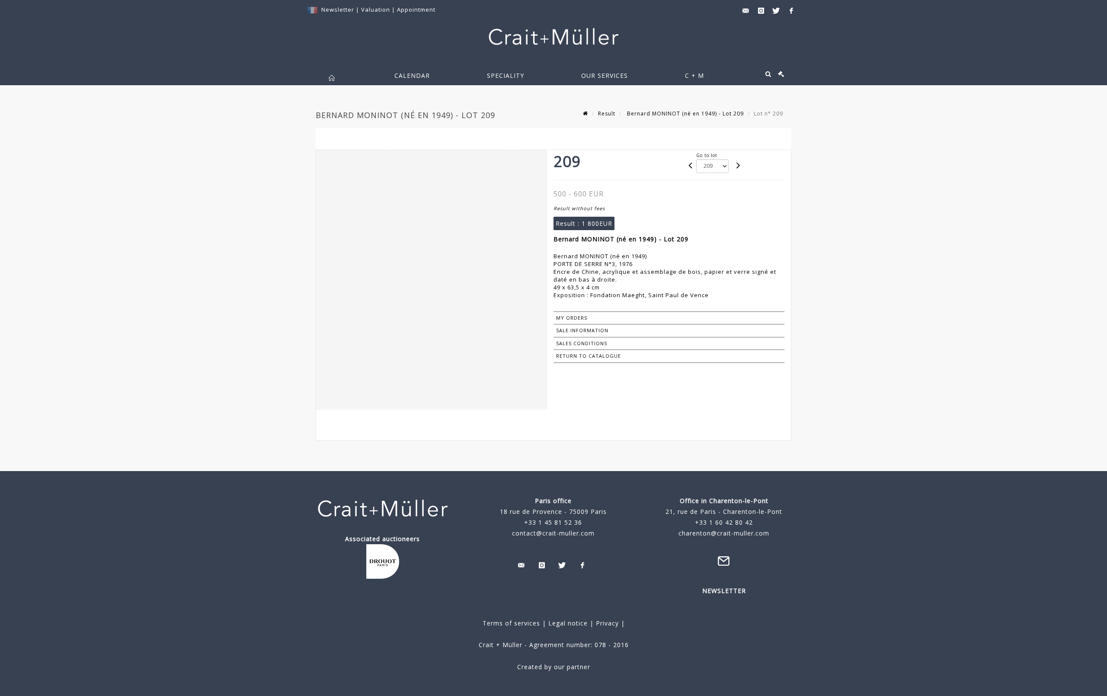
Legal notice (568, 623)
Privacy (606, 623)
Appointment (416, 9)
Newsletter (337, 9)
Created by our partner (553, 667)
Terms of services (511, 623)
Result (606, 113)
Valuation (375, 9)
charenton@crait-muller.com (723, 533)
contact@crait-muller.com (553, 533)
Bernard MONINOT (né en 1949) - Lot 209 (684, 113)
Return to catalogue (588, 356)
